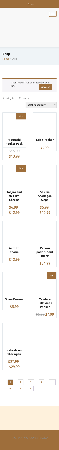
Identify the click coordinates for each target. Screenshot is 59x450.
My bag (31, 4)
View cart (45, 87)
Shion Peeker (14, 299)
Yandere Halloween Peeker (45, 303)
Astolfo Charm (14, 250)
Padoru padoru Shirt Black (44, 252)
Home (5, 58)
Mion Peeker (45, 139)
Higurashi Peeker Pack (14, 141)
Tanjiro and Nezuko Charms (14, 195)
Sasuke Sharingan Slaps (45, 195)
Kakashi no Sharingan (14, 352)
